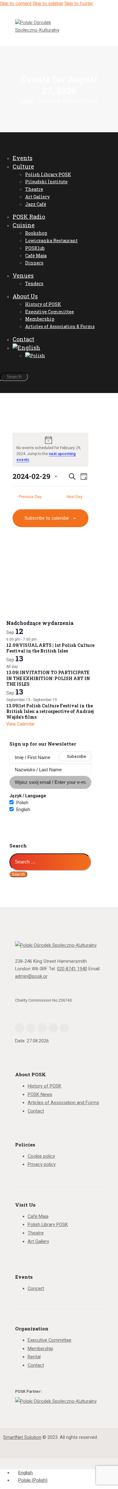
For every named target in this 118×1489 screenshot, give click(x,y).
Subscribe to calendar (47, 518)
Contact (36, 1111)
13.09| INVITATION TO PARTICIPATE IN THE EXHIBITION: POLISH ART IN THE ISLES (48, 678)
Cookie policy (41, 1156)
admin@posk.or (31, 976)
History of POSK (44, 1086)
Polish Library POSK (48, 1224)
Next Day (74, 496)
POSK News (40, 1094)
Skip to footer (79, 3)
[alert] (50, 450)
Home (26, 101)
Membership (40, 1348)
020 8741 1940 (72, 969)
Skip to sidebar (48, 3)
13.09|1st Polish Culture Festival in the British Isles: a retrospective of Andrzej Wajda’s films (50, 711)
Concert (36, 1288)
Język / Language (27, 795)
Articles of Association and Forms (63, 1102)
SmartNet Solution (22, 1437)
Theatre (36, 1233)
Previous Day (30, 496)
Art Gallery (38, 1241)
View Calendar (20, 723)
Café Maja (38, 1216)
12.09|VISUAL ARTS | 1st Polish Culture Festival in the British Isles (50, 648)
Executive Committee (49, 1340)
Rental (34, 1357)
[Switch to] (57, 347)
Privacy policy (42, 1164)
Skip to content (15, 3)
